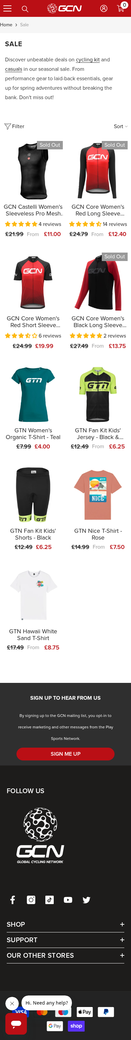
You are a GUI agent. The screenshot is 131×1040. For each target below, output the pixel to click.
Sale (24, 24)
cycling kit (88, 59)
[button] (22, 224)
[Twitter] (86, 900)
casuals (13, 69)
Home (6, 24)
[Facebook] (12, 900)
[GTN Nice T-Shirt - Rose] (98, 495)
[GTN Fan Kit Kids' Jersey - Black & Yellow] (98, 394)
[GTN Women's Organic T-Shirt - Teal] (33, 394)
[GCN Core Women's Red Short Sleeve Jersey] (33, 282)
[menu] (7, 8)
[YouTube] (68, 900)
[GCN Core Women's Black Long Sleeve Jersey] (98, 282)
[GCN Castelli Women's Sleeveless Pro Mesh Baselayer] (33, 171)
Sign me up (66, 754)
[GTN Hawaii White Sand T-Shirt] (33, 595)
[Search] (25, 9)
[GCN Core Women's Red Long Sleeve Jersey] (98, 171)
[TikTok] (49, 900)
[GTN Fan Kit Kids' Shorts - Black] (33, 495)
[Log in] (103, 8)
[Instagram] (31, 900)
